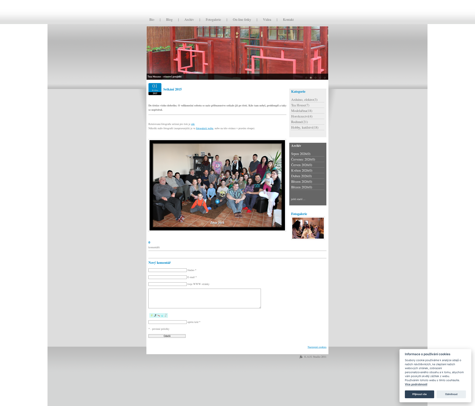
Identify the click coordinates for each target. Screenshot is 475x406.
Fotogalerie (213, 19)
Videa (267, 19)
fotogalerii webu (204, 128)
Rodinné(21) (299, 121)
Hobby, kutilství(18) (304, 127)
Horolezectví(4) (301, 116)
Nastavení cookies (317, 347)
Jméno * (191, 270)
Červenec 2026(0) (303, 159)
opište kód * (193, 322)
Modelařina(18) (301, 110)
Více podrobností (416, 384)
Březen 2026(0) (301, 181)
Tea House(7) (300, 105)
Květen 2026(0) (301, 170)
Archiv (189, 19)
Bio (151, 19)
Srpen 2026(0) (300, 153)
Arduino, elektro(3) (304, 99)
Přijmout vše (419, 394)
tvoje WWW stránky (198, 284)
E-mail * (192, 277)
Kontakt (288, 19)
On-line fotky (242, 19)
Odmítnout (451, 394)
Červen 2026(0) (301, 164)
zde (193, 124)
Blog (169, 19)
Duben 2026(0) (301, 176)
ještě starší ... (298, 199)
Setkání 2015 (172, 89)
